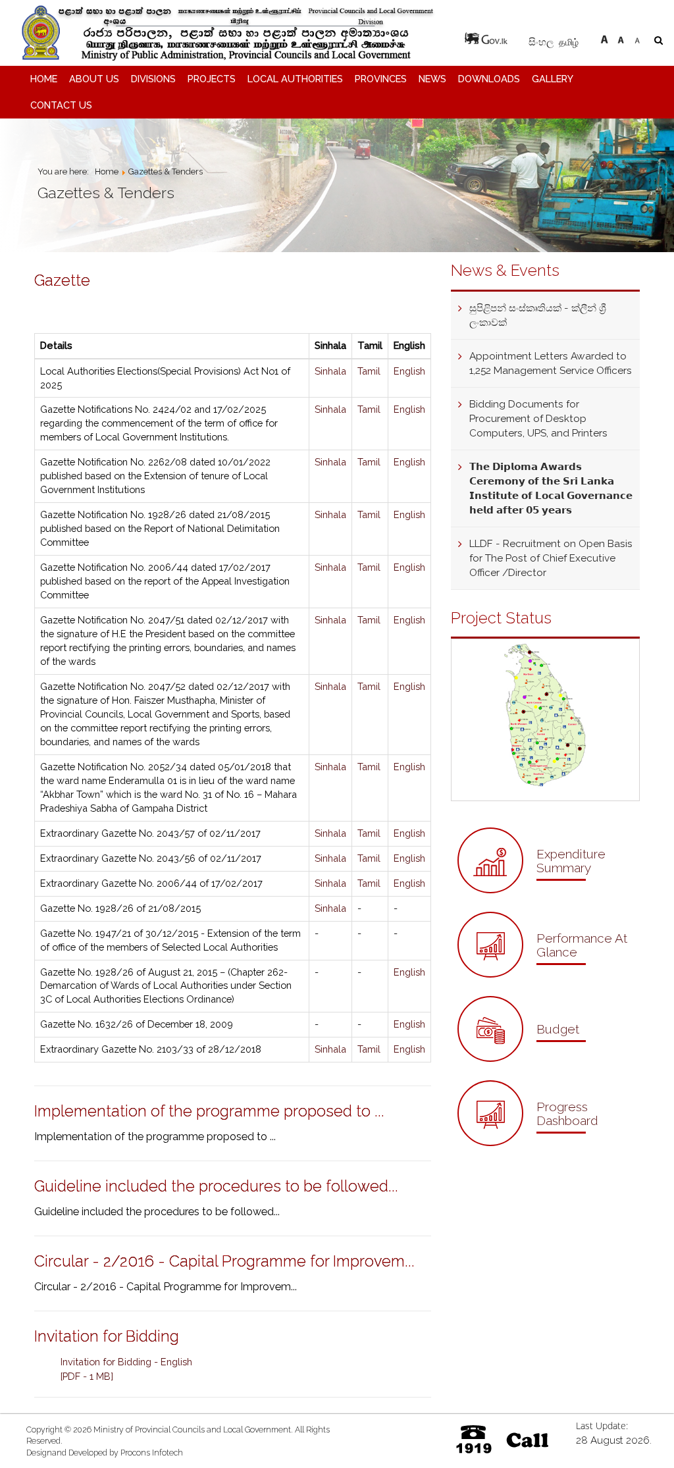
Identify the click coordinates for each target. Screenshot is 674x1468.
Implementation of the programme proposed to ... (209, 1111)
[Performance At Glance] (545, 974)
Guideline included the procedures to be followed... (216, 1186)
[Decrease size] (637, 38)
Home (43, 78)
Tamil (368, 371)
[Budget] (521, 1058)
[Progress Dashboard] (545, 1142)
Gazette (62, 280)
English (409, 371)
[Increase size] (604, 38)
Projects (212, 78)
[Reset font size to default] (620, 38)
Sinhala (330, 371)
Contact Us (61, 105)
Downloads (489, 78)
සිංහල (542, 42)
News (432, 78)
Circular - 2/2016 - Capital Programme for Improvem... (224, 1261)
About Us (94, 78)
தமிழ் (569, 41)
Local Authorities (295, 78)
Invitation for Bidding (106, 1336)
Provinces (381, 78)
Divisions (153, 78)
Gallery (552, 78)
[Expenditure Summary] (545, 889)
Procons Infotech (151, 1452)
